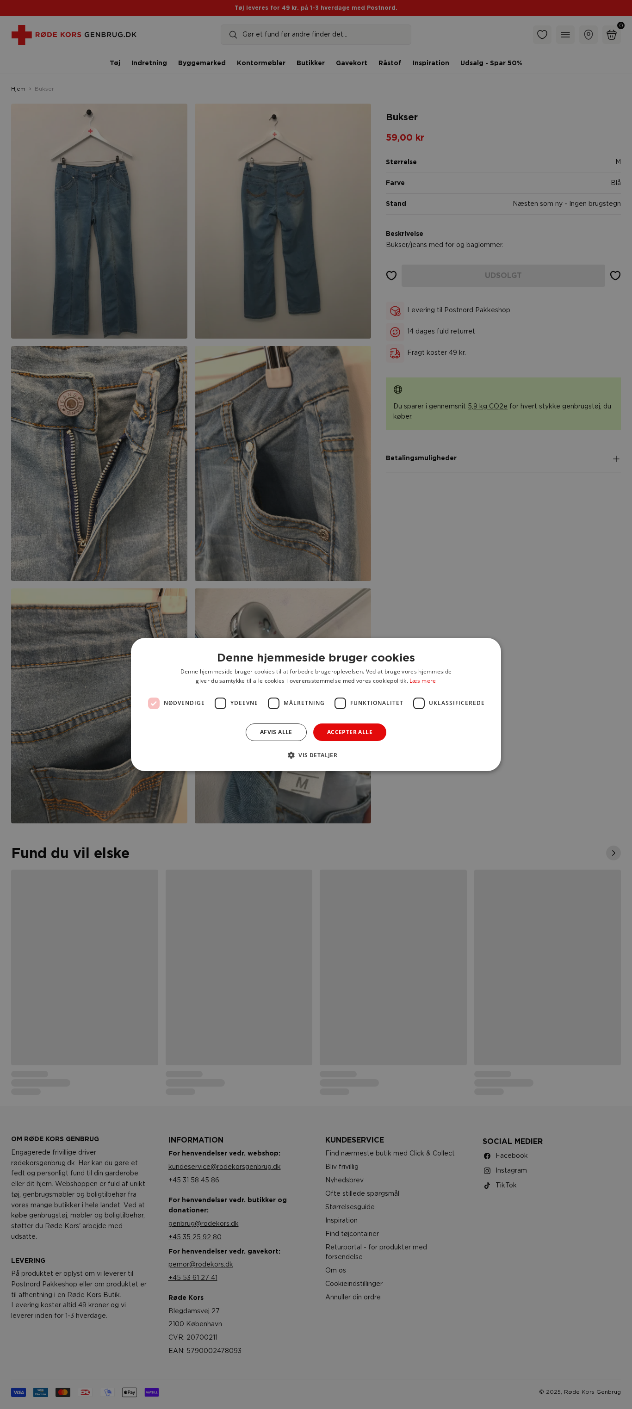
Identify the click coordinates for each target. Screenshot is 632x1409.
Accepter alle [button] (349, 732)
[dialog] (316, 704)
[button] (316, 755)
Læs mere (422, 681)
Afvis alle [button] (276, 732)
